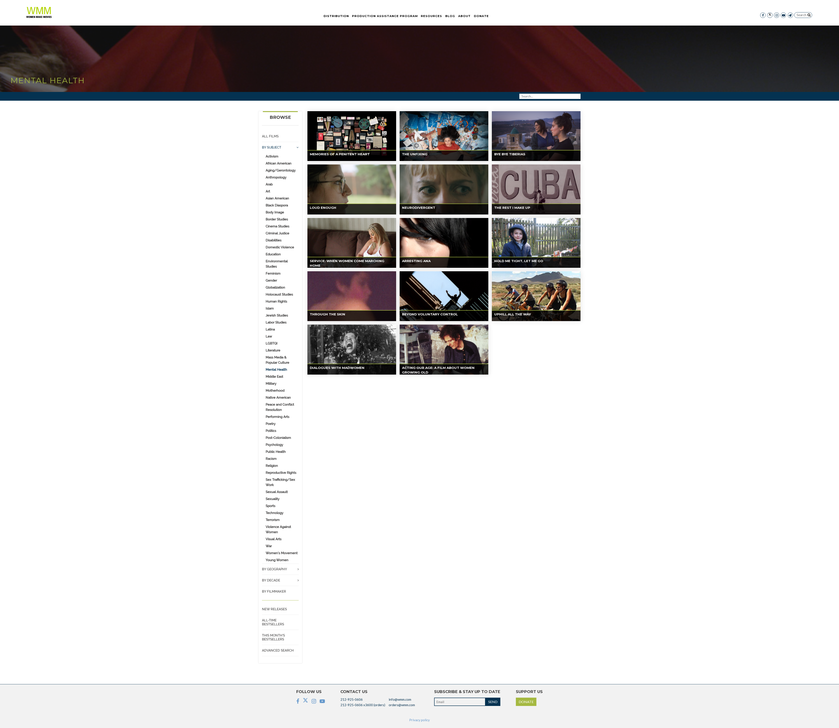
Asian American (277, 198)
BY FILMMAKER (274, 591)
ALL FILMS (270, 136)
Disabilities (273, 240)
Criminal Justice (277, 233)
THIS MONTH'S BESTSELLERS (273, 637)
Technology (274, 513)
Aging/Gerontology (281, 170)
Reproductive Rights (281, 473)
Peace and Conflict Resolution (280, 407)
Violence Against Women (278, 529)
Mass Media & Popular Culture (277, 360)
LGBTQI (271, 343)
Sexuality (272, 499)
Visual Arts (273, 539)
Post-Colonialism (278, 438)
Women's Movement (282, 553)
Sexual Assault (277, 492)
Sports (270, 506)
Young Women (277, 560)
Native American (278, 397)
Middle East (274, 377)
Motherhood (275, 391)
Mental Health (276, 370)
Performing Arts (277, 417)
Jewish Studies (277, 315)
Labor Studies (276, 322)
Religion (272, 466)
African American (278, 163)
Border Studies (277, 219)
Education (273, 254)
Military (271, 384)
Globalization (275, 287)
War (269, 546)
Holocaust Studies (279, 294)
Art (268, 191)
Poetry (271, 424)
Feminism (273, 273)
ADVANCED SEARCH (278, 650)
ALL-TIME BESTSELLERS (273, 622)
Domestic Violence (280, 247)
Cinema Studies (277, 226)
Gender (271, 280)
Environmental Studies (277, 263)
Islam (270, 308)
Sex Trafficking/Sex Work (280, 482)
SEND (493, 702)
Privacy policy (419, 720)
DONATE (526, 702)
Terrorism (273, 520)
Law (269, 336)
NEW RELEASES (274, 609)
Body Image (275, 212)
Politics (271, 431)
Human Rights (276, 301)
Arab (269, 184)
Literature (273, 350)
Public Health (276, 452)
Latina (270, 329)
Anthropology (276, 177)
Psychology (274, 445)
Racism (271, 459)
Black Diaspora (277, 205)
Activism (272, 156)
